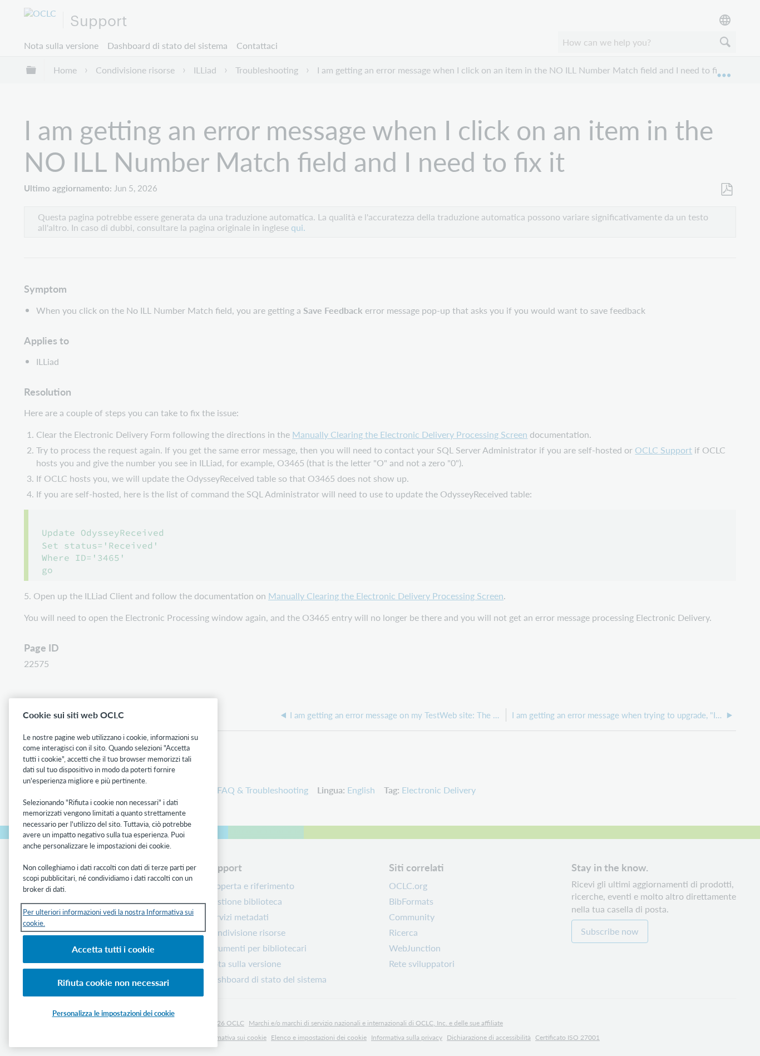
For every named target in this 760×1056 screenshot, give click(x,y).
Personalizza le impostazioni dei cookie (113, 1013)
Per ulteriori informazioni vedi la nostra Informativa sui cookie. (108, 917)
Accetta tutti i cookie (113, 948)
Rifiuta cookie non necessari (113, 982)
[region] (113, 872)
